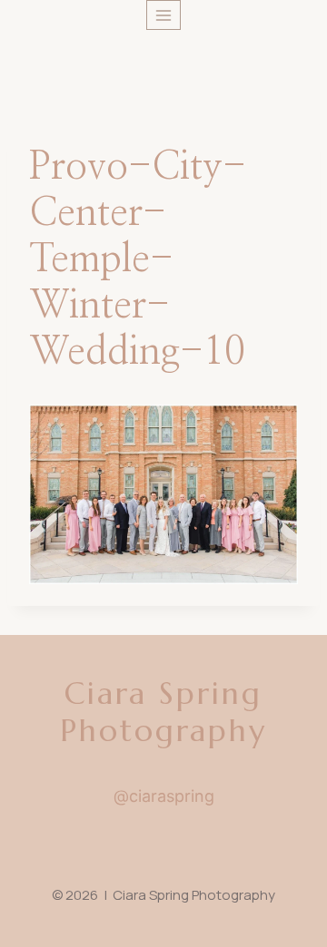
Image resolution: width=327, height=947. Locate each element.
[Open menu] (164, 15)
